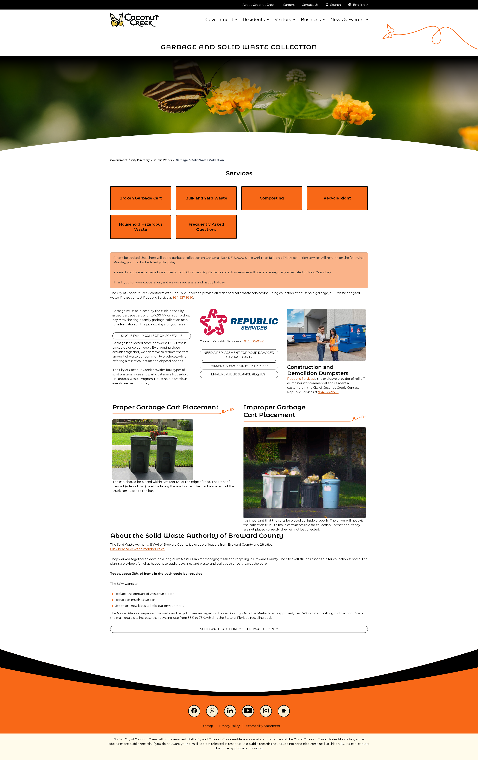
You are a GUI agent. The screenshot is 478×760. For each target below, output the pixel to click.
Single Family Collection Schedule (151, 336)
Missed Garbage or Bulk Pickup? (239, 366)
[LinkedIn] (230, 711)
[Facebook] (194, 711)
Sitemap (207, 726)
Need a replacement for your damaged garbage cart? (239, 355)
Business (311, 19)
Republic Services (300, 378)
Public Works (163, 160)
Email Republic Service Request (239, 374)
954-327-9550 (183, 297)
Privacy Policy (229, 726)
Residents (254, 19)
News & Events (347, 19)
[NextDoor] (284, 711)
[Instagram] (266, 711)
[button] (358, 5)
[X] (212, 711)
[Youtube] (248, 711)
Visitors (282, 19)
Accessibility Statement (263, 726)
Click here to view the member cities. (137, 549)
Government (219, 19)
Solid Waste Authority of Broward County (239, 629)
